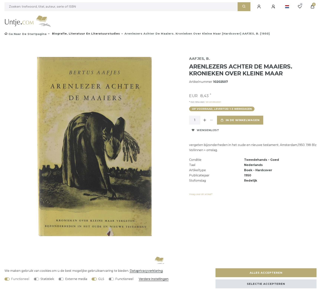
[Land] (287, 6)
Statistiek (47, 279)
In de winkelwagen (243, 120)
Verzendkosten (213, 101)
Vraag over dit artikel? (201, 194)
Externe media (76, 279)
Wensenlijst (208, 130)
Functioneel (20, 279)
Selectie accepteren (266, 284)
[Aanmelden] (259, 6)
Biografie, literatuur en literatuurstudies (85, 33)
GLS (101, 279)
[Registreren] (274, 6)
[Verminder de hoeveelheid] (211, 120)
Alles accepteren (266, 272)
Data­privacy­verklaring (146, 271)
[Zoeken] (244, 6)
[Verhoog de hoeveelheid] (204, 120)
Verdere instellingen (153, 279)
